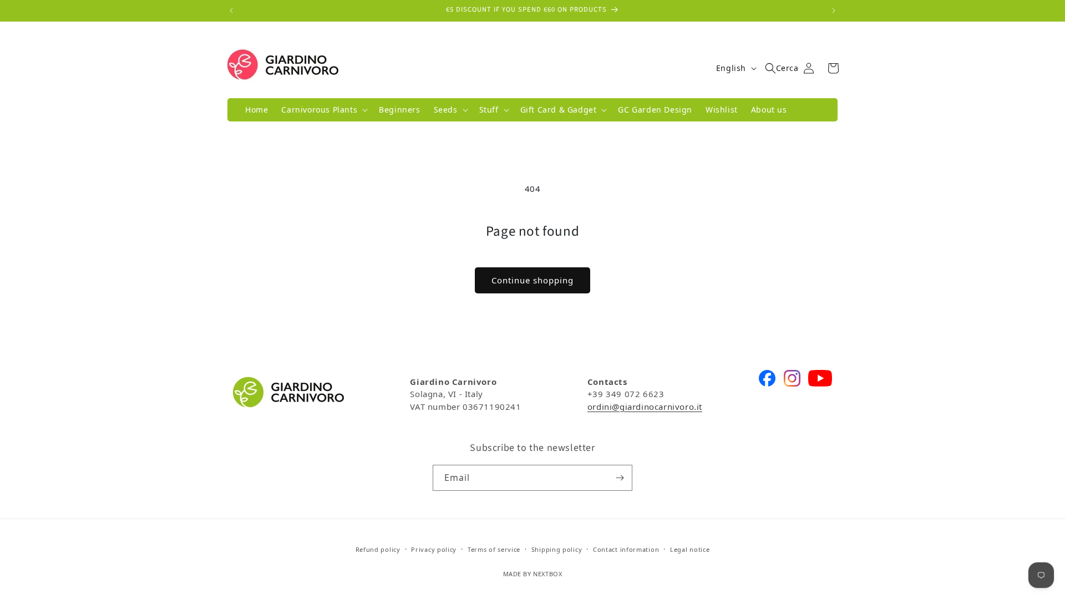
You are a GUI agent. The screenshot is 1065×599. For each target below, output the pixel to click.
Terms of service (494, 549)
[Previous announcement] (231, 10)
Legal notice (689, 549)
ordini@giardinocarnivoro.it (644, 406)
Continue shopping (532, 280)
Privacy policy (434, 549)
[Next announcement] (833, 10)
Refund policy (378, 549)
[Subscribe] (619, 478)
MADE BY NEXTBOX (532, 574)
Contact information (626, 549)
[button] (323, 109)
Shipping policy (556, 549)
